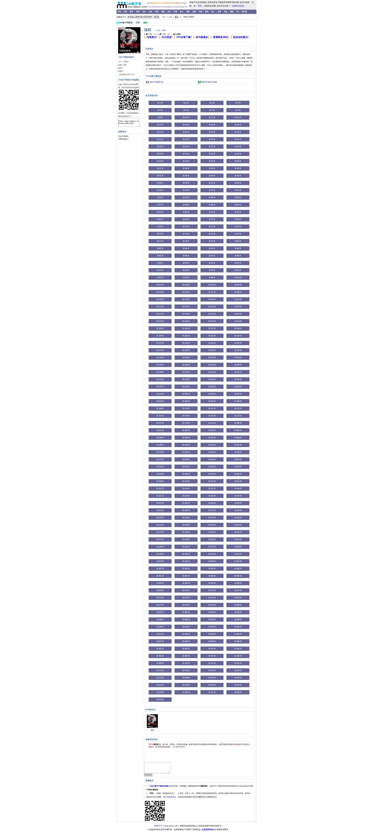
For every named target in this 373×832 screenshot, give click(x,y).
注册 (170, 17)
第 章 (160, 103)
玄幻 (144, 12)
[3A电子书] (132, 9)
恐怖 (188, 12)
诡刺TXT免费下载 (156, 82)
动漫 (200, 12)
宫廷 (138, 12)
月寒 (164, 30)
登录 (200, 6)
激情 (232, 12)
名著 (219, 12)
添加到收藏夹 (123, 136)
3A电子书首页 (126, 22)
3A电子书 (158, 826)
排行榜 (244, 12)
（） (150, 34)
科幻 (181, 12)
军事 (175, 12)
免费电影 (177, 3)
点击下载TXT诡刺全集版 (159, 786)
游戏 (194, 12)
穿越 (163, 12)
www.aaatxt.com (171, 826)
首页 (120, 12)
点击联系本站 (170, 797)
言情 (125, 12)
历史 (169, 12)
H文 (237, 12)
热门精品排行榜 (166, 3)
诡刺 (145, 22)
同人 (213, 12)
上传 (179, 17)
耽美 (207, 12)
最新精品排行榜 (153, 3)
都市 (131, 12)
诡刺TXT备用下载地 (209, 82)
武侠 (156, 12)
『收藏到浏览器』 (238, 6)
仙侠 (150, 12)
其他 (225, 12)
